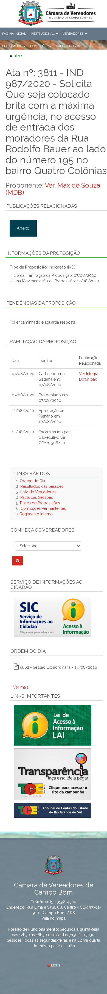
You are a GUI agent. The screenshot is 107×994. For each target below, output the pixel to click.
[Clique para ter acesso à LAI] (52, 725)
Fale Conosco (68, 46)
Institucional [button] (42, 34)
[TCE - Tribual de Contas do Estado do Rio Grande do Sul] (52, 810)
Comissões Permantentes (43, 508)
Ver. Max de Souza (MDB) (52, 188)
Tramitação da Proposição (41, 341)
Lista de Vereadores (38, 492)
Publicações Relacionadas (41, 206)
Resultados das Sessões (41, 486)
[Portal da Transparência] (56, 774)
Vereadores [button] (73, 34)
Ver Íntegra (88, 374)
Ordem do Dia (32, 481)
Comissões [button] (39, 46)
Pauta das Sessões (36, 497)
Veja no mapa (53, 918)
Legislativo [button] (12, 46)
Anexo (23, 228)
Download (88, 379)
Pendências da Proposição (41, 303)
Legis (55, 965)
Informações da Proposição (43, 253)
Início (17, 56)
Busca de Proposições (40, 503)
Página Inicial (14, 34)
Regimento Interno (36, 514)
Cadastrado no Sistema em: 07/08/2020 (52, 379)
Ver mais (21, 687)
